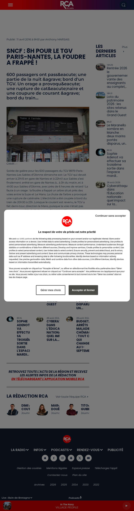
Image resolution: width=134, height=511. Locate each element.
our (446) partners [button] (24, 238)
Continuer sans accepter (110, 216)
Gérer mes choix (51, 290)
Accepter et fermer (83, 290)
